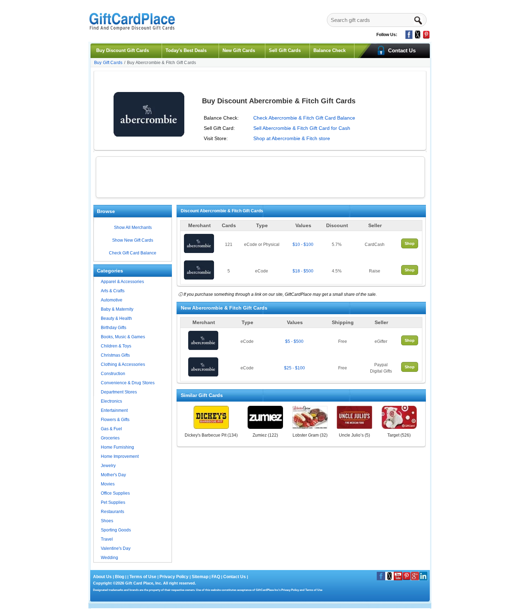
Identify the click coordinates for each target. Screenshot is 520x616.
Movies (108, 484)
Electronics (111, 401)
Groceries (110, 438)
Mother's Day (113, 474)
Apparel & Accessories (122, 281)
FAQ (215, 576)
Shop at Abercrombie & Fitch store (291, 138)
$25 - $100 (294, 367)
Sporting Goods (116, 530)
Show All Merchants (133, 227)
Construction (113, 373)
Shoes (107, 520)
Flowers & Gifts (115, 419)
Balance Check (329, 50)
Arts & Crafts (113, 290)
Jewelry (108, 465)
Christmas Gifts (115, 355)
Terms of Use (142, 576)
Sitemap (200, 576)
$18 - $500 (303, 271)
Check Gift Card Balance (132, 253)
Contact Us (234, 576)
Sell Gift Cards (285, 50)
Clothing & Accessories (123, 364)
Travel (107, 539)
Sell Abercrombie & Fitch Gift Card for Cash (301, 128)
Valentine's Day (116, 548)
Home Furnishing (117, 447)
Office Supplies (115, 493)
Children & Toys (116, 346)
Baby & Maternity (117, 309)
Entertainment (114, 410)
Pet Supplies (113, 502)
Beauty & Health (116, 318)
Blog (119, 576)
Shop (410, 243)
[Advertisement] (260, 176)
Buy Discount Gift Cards (122, 50)
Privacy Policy (173, 576)
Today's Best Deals (186, 50)
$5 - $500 (294, 341)
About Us (103, 576)
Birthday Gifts (113, 327)
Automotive (111, 300)
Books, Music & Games (123, 336)
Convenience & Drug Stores (128, 382)
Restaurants (112, 511)
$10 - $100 (303, 244)
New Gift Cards (239, 50)
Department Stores (119, 392)
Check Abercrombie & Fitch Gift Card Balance (304, 118)
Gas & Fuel (111, 428)
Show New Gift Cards (132, 240)
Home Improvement (120, 456)
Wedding (109, 557)
